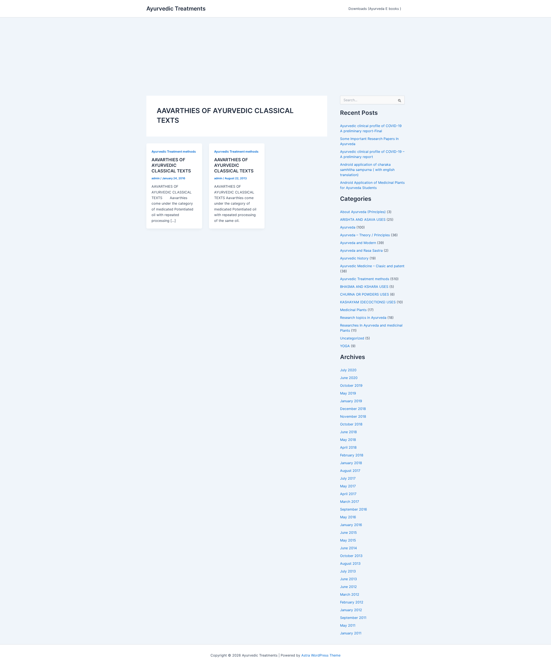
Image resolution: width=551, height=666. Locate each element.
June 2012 (348, 587)
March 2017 (349, 501)
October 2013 (351, 556)
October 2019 (351, 385)
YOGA (345, 346)
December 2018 (353, 409)
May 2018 (348, 439)
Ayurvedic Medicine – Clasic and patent (372, 266)
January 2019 (351, 401)
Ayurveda (347, 227)
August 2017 (350, 470)
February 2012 (351, 602)
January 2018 (351, 463)
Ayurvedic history (354, 258)
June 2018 (348, 432)
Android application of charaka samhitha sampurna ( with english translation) (367, 169)
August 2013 (350, 563)
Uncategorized (352, 338)
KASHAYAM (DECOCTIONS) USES (368, 302)
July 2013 (348, 571)
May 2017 (348, 486)
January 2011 (350, 633)
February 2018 (351, 455)
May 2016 (348, 517)
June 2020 (349, 378)
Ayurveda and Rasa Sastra (361, 250)
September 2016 (353, 509)
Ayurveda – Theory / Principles (365, 235)
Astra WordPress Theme (321, 655)
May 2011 (347, 625)
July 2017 (348, 478)
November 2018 (353, 416)
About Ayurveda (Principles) (363, 212)
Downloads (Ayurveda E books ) (374, 8)
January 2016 (351, 525)
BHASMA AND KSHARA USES (364, 286)
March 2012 (349, 594)
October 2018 (351, 424)
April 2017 (348, 494)
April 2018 (348, 447)
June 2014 (348, 548)
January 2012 (351, 610)
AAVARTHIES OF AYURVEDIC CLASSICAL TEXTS (171, 165)
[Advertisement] (275, 50)
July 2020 (348, 370)
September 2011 (353, 617)
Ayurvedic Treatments (176, 8)
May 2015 (348, 540)
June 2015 (348, 532)
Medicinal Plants (353, 310)
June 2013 (348, 579)
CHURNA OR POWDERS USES (364, 294)
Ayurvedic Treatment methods (174, 151)
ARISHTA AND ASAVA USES (362, 219)
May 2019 (348, 393)
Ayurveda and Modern (358, 243)
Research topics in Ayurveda (363, 317)
